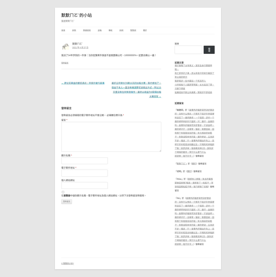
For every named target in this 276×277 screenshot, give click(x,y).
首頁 (63, 30)
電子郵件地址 (68, 167)
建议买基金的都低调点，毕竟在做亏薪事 (82, 83)
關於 (145, 30)
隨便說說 (87, 30)
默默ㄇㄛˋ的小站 (76, 15)
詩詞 (121, 30)
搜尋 (177, 43)
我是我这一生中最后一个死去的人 (190, 81)
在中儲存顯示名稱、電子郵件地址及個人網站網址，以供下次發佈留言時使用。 (103, 195)
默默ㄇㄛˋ (181, 163)
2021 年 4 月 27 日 (80, 47)
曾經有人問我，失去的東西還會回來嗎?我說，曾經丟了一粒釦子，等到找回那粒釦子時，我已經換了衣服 (194, 183)
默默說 (133, 30)
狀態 (74, 30)
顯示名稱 (66, 155)
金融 (100, 30)
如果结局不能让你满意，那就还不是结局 (193, 92)
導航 (110, 30)
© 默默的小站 (67, 263)
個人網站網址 (68, 180)
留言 (64, 120)
